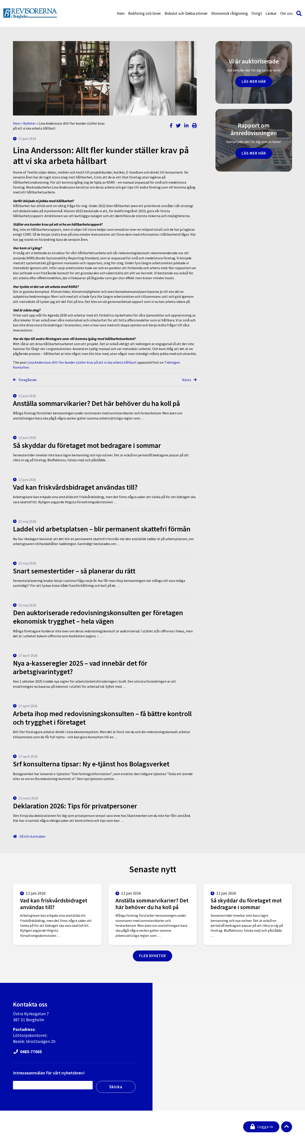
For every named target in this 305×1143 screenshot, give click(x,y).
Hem (121, 13)
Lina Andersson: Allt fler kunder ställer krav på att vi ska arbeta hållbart (82, 362)
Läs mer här (254, 81)
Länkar (271, 13)
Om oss (286, 13)
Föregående (27, 380)
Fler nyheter (152, 955)
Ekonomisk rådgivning (229, 13)
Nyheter (29, 123)
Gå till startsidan (32, 836)
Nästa (187, 380)
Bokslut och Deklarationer (186, 13)
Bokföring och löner (144, 13)
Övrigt (256, 13)
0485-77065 (30, 1051)
